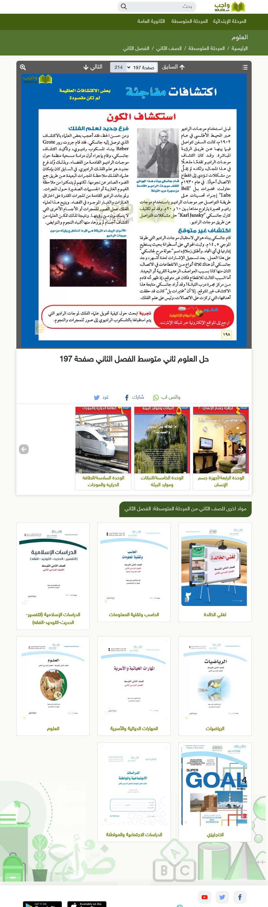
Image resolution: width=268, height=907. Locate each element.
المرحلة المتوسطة (190, 22)
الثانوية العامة (151, 22)
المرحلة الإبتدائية (229, 22)
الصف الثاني (169, 49)
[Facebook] (239, 897)
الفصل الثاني (136, 49)
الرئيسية (240, 49)
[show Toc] (245, 67)
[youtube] (204, 897)
